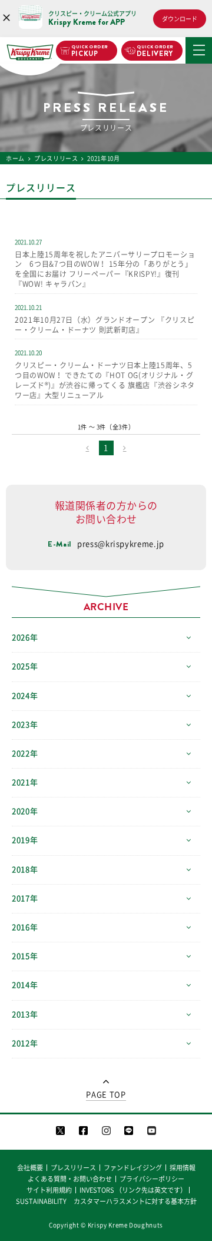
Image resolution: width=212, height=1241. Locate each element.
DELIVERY (155, 51)
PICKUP (89, 51)
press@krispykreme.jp (120, 544)
